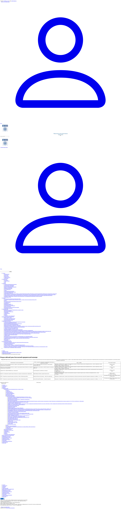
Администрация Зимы (4, 147)
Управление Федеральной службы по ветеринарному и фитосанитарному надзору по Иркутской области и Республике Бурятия (25, 332)
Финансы (3, 487)
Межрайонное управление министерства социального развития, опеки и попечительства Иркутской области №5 (22, 326)
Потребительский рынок (8, 288)
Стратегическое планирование (9, 285)
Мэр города (6, 280)
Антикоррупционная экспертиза (9, 343)
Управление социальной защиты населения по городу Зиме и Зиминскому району (17, 333)
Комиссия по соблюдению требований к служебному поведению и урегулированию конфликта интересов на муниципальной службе (25, 346)
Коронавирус (6, 339)
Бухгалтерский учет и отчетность (9, 305)
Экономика (4, 283)
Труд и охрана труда (7, 289)
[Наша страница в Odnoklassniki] (0, 506)
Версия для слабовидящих (5, 1)
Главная (3, 350)
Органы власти (4, 279)
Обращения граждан (5, 492)
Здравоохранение (7, 313)
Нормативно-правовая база (8, 304)
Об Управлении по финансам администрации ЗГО (12, 298)
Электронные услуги (7, 297)
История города (6, 274)
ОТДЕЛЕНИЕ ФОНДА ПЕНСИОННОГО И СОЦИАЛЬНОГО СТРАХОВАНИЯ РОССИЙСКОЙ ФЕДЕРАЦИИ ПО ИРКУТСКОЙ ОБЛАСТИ (27, 331)
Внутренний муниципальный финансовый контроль (12, 301)
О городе (3, 273)
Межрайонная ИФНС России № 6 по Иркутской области (13, 329)
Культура (5, 314)
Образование (6, 312)
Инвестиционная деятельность (9, 291)
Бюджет (5, 300)
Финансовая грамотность (8, 308)
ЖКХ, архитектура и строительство (8, 316)
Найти (10, 271)
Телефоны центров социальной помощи (10, 334)
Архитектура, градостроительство (9, 318)
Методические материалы (8, 344)
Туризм (5, 290)
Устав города (6, 275)
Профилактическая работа (6, 353)
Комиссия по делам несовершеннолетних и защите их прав (11, 352)
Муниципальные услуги (6, 490)
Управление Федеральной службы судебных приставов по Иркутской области (16, 338)
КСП (5, 282)
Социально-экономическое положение (10, 284)
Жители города (6, 276)
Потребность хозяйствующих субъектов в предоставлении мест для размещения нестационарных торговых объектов (23, 296)
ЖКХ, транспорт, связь (8, 317)
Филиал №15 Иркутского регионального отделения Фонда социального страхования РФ (18, 330)
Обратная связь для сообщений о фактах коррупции (12, 347)
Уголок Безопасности (7, 340)
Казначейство (6, 303)
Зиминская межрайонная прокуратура (10, 322)
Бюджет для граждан (7, 306)
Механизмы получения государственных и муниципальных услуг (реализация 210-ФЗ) (18, 336)
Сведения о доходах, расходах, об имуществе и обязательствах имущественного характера (18, 345)
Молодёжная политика (8, 310)
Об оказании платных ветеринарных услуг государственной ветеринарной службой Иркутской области (21, 337)
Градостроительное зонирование (9, 319)
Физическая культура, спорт (8, 311)
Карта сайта (4, 496)
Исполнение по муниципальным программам (11, 307)
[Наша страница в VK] (1, 506)
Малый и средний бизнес (8, 287)
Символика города (7, 277)
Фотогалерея (6, 278)
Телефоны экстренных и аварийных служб (11, 328)
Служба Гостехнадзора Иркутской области (11, 327)
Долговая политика (7, 302)
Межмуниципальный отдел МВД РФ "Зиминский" (12, 325)
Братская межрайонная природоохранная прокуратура (13, 323)
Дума (5, 281)
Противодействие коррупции (7, 341)
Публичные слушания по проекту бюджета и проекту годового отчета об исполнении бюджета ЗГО (20, 299)
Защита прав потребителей (8, 292)
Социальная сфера (5, 309)
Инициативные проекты (6, 493)
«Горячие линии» (7, 335)
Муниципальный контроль (8, 320)
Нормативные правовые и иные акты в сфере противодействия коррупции (16, 342)
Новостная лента (5, 495)
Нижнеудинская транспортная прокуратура (11, 324)
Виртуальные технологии (10, 507)
